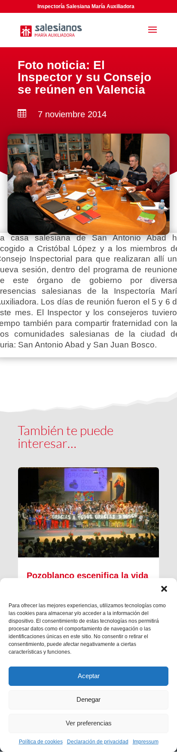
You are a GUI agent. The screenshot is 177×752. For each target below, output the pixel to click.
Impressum (146, 742)
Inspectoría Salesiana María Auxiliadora (85, 6)
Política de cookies (41, 742)
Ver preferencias (89, 723)
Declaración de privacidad (97, 742)
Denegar (88, 699)
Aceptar (89, 675)
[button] (164, 589)
